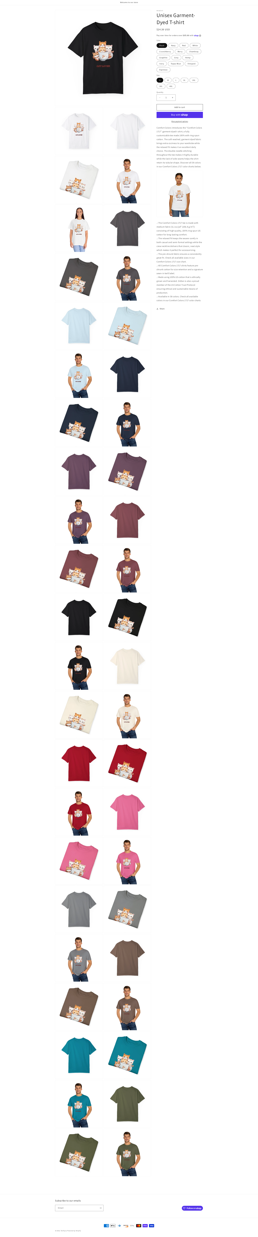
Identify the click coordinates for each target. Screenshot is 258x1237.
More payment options (179, 121)
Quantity (160, 92)
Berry (180, 51)
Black (161, 45)
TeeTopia (64, 1231)
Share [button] (162, 308)
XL (184, 80)
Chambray (193, 51)
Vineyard (192, 63)
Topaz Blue (176, 63)
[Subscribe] (100, 1208)
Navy (173, 45)
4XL (171, 86)
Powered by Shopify (74, 1231)
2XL (194, 80)
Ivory (161, 63)
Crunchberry (165, 51)
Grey (176, 57)
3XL (161, 86)
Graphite (163, 57)
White (195, 45)
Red (184, 45)
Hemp (188, 57)
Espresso (163, 69)
